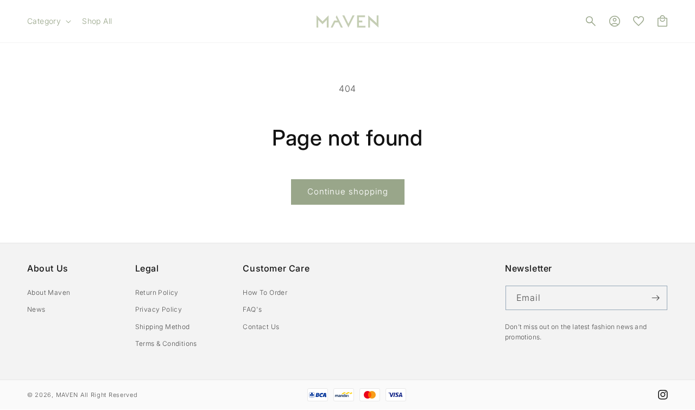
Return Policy (157, 292)
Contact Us (261, 327)
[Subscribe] (655, 298)
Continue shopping (347, 191)
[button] (48, 21)
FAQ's (252, 309)
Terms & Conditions (166, 343)
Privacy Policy (158, 309)
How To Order (265, 292)
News (36, 309)
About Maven (48, 292)
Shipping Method (162, 327)
